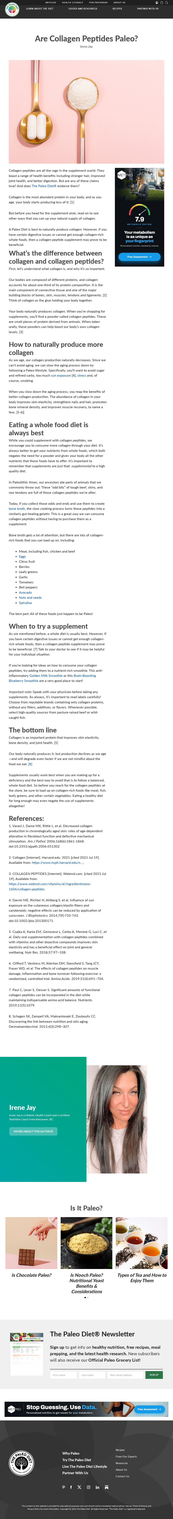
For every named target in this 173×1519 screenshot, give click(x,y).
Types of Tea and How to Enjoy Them (141, 1277)
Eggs (22, 556)
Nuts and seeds (30, 597)
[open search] (166, 2)
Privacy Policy (34, 1509)
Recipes (117, 8)
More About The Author (33, 1131)
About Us (119, 2)
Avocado (25, 592)
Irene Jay (86, 46)
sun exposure (61, 375)
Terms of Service (140, 1506)
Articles (50, 2)
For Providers (98, 2)
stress (81, 375)
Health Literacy (72, 2)
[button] (163, 1260)
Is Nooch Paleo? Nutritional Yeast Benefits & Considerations (86, 1283)
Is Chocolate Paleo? (31, 1275)
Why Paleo (70, 1453)
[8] (29, 764)
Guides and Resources (83, 8)
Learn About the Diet (39, 8)
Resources (122, 1463)
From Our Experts (126, 1456)
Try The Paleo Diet (76, 1460)
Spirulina (25, 603)
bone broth (17, 508)
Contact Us (122, 1476)
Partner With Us (148, 8)
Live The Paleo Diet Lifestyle (84, 1466)
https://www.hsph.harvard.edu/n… (57, 862)
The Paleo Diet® (44, 186)
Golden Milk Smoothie (46, 675)
